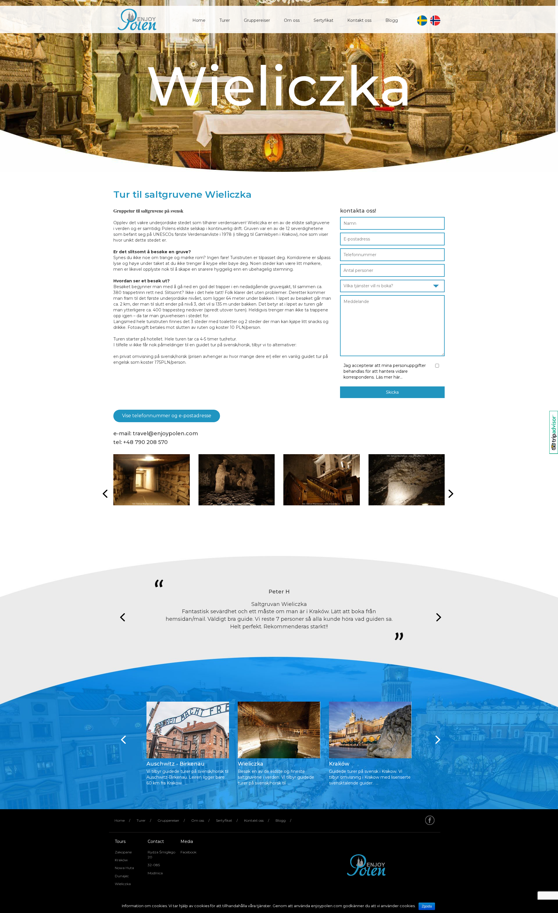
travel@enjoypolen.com (165, 433)
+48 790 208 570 (145, 442)
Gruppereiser (257, 20)
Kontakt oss (359, 20)
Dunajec (122, 876)
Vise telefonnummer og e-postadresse (166, 415)
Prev (121, 617)
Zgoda (427, 906)
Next (437, 617)
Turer (224, 20)
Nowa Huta (124, 868)
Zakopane (123, 852)
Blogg (391, 20)
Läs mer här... (389, 377)
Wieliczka (123, 884)
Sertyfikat (323, 20)
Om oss (292, 20)
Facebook (188, 852)
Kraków (121, 860)
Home (198, 20)
